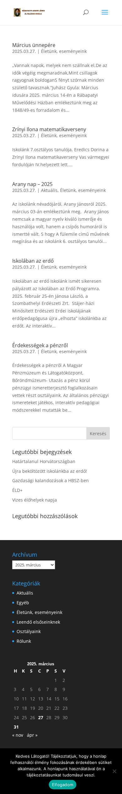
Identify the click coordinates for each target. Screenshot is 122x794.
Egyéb (23, 603)
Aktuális (49, 190)
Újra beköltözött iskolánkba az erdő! (49, 471)
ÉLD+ (17, 490)
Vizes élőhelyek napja (34, 500)
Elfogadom (62, 784)
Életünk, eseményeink (64, 51)
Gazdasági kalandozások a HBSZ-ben (50, 480)
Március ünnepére (33, 45)
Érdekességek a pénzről (40, 345)
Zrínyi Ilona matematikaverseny (49, 129)
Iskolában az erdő (33, 260)
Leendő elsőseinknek (38, 622)
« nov (17, 735)
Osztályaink (29, 631)
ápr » (32, 735)
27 (40, 717)
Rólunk (24, 641)
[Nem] (114, 771)
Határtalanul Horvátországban (43, 461)
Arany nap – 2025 (32, 184)
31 (16, 727)
